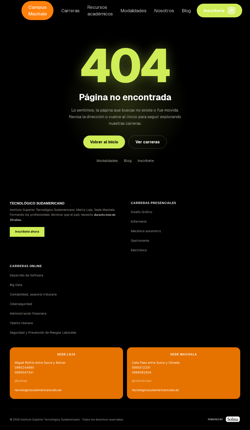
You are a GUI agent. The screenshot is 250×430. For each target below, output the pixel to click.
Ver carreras (147, 142)
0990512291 (141, 367)
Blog (186, 10)
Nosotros (164, 10)
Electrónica (139, 250)
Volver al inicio (104, 142)
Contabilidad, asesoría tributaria (33, 294)
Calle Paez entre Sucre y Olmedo (156, 362)
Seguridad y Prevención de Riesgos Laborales (43, 332)
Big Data (16, 285)
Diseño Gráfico (141, 212)
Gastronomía (140, 240)
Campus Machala (37, 10)
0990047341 (24, 372)
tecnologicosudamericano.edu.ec (38, 390)
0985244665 (24, 367)
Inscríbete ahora (27, 231)
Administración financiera (28, 313)
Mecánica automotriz (146, 231)
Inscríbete (214, 10)
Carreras (70, 10)
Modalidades (133, 10)
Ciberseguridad (21, 304)
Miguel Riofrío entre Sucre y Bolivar (40, 362)
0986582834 (141, 372)
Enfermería (138, 221)
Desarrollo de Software (26, 275)
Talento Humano (21, 323)
